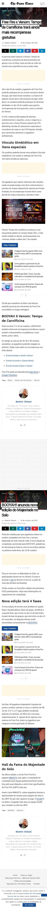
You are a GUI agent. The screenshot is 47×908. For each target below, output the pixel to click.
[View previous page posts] (21, 295)
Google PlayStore (9, 375)
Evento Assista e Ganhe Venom (19, 356)
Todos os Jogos (26, 875)
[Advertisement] (23, 75)
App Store (34, 372)
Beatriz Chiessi (10, 43)
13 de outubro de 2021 (29, 43)
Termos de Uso (13, 896)
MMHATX (13, 778)
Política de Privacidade (32, 893)
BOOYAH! (32, 623)
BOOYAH (11, 810)
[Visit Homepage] (22, 3)
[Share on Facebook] (27, 51)
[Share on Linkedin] (42, 51)
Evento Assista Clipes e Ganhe (19, 366)
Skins (10, 380)
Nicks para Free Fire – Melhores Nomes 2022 (22, 878)
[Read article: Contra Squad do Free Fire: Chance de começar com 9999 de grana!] (7, 287)
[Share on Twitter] (5, 51)
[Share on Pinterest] (34, 51)
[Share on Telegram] (20, 51)
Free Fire (11, 10)
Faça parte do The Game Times (19, 884)
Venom (36, 380)
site (12, 580)
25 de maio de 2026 (23, 279)
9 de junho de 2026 (23, 269)
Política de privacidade (22, 881)
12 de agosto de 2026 (24, 259)
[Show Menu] (3, 3)
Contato (37, 884)
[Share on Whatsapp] (13, 51)
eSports (20, 810)
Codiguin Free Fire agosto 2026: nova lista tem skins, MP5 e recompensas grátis (28, 253)
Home (4, 10)
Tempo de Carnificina (23, 380)
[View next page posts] (26, 295)
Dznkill (40, 799)
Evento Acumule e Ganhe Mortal (20, 361)
